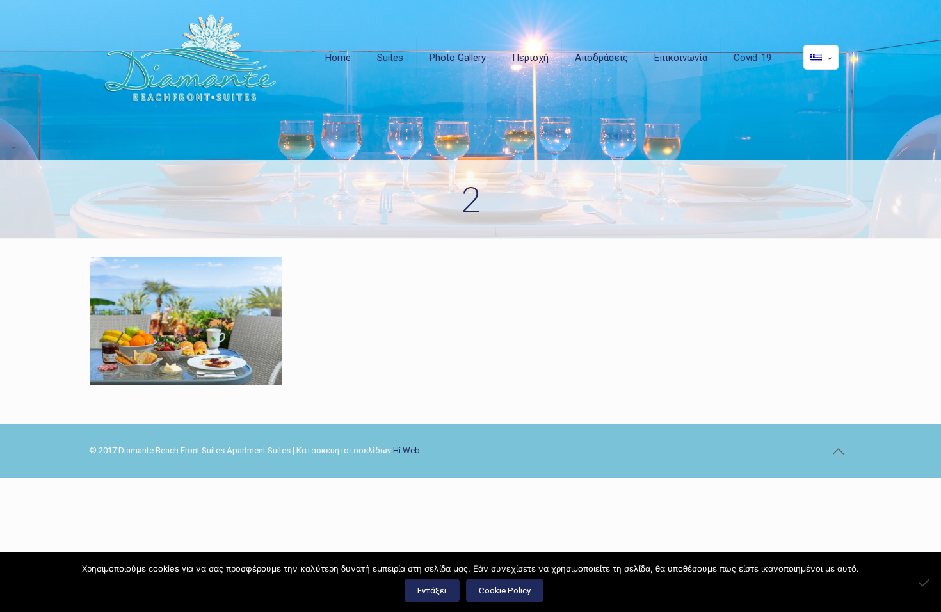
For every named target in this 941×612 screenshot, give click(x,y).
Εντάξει (432, 590)
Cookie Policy (505, 590)
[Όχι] (925, 582)
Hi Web (406, 450)
